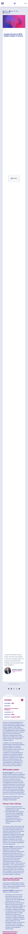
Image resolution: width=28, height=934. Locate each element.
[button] (15, 3)
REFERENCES (7, 13)
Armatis (5, 722)
